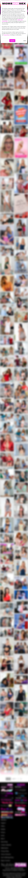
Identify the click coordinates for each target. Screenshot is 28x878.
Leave (24, 40)
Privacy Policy (6, 35)
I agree (12, 41)
